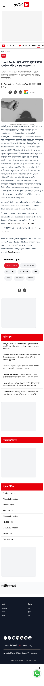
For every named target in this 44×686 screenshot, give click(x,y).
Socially (26, 46)
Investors (34, 653)
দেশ (39, 46)
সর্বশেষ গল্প (7, 337)
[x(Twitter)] (15, 92)
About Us (7, 653)
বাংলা (20, 646)
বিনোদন (30, 604)
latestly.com (13, 252)
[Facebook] (10, 92)
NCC (35, 272)
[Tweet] (24, 290)
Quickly (13, 46)
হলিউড (29, 612)
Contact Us (25, 653)
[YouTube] (13, 638)
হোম (2, 52)
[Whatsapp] (20, 92)
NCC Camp (10, 272)
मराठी (15, 646)
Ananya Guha (9, 84)
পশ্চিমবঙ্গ (34, 46)
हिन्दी (11, 646)
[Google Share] (30, 93)
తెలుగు (25, 646)
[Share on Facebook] (19, 290)
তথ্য (3, 612)
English (6, 646)
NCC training (24, 272)
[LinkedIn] (21, 638)
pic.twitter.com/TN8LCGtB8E (21, 224)
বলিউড (29, 608)
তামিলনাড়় (30, 278)
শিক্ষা (3, 615)
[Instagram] (17, 638)
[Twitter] (9, 638)
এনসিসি (8, 278)
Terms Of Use (16, 653)
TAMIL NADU (11, 265)
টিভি (29, 615)
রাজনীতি (4, 608)
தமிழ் (30, 646)
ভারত (8, 52)
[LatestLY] (21, 6)
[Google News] (26, 638)
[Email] (30, 638)
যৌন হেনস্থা (19, 278)
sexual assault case (28, 265)
